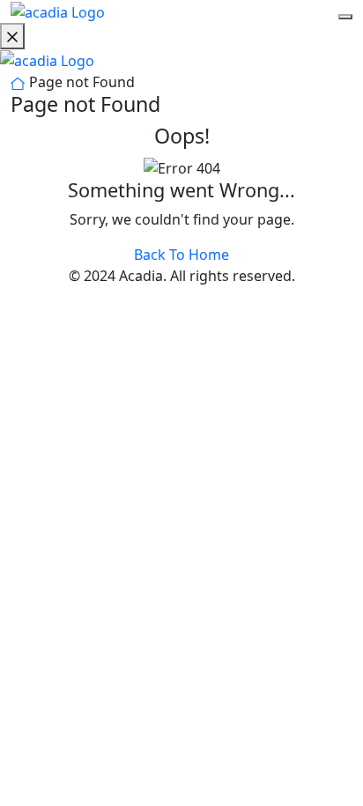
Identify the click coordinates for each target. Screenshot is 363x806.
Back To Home (181, 254)
